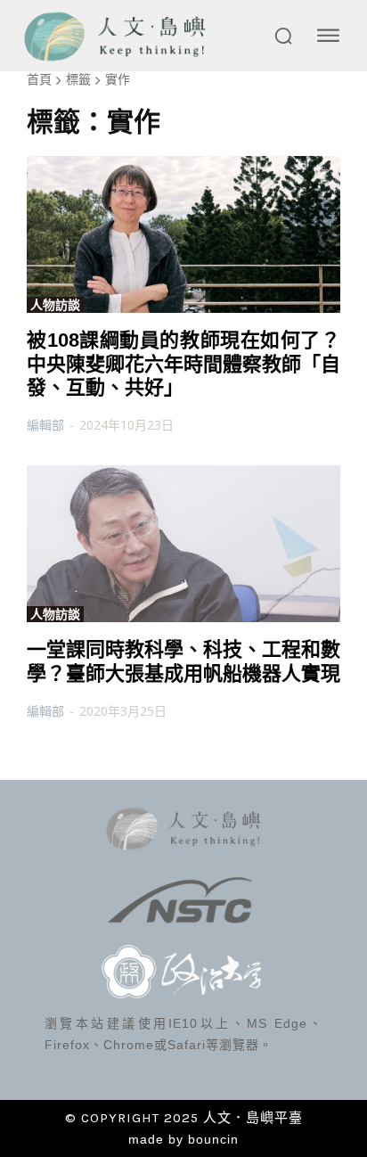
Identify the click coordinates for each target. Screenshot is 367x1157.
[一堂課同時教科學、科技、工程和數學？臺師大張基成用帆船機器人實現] (183, 543)
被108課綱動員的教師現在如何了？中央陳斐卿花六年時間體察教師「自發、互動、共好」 (183, 363)
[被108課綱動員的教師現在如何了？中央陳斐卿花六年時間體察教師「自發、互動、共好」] (183, 234)
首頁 (39, 78)
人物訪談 (55, 305)
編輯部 (45, 424)
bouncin (213, 1139)
